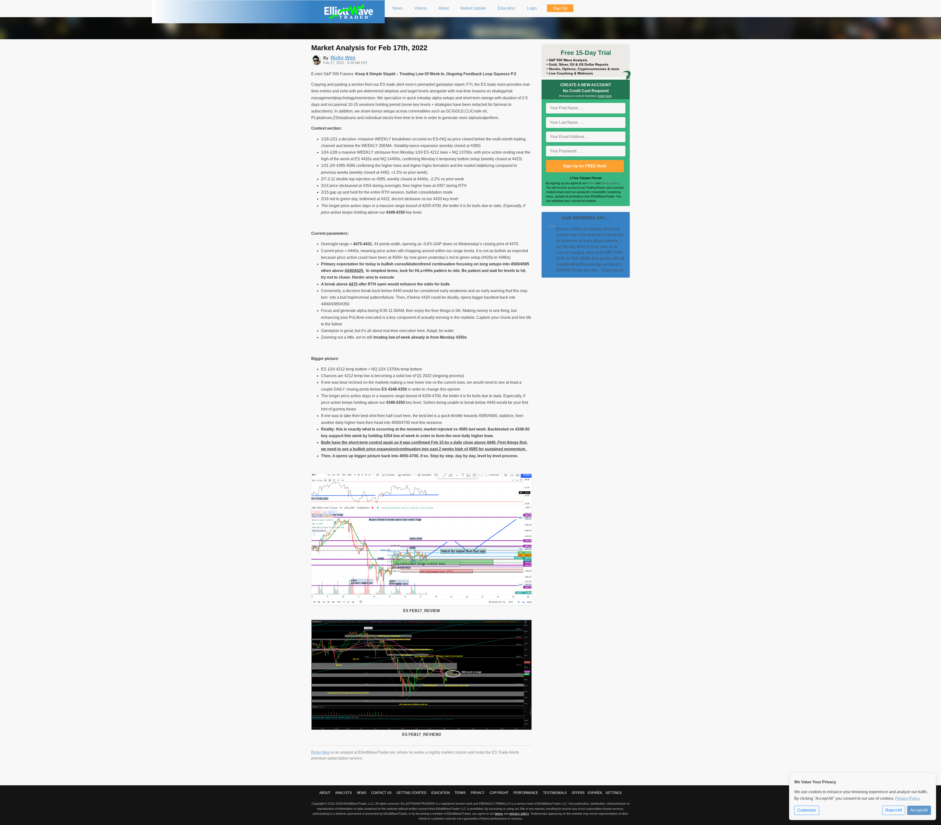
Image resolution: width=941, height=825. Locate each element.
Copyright (499, 793)
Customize (806, 810)
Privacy (478, 793)
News (361, 793)
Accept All (919, 810)
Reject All (893, 810)
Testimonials (555, 793)
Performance (525, 793)
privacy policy (610, 183)
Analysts (343, 793)
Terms (460, 793)
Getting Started (411, 793)
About (324, 793)
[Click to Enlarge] (421, 605)
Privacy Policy (907, 798)
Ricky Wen (320, 752)
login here (605, 96)
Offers (578, 793)
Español (595, 793)
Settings (614, 793)
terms (591, 183)
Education (440, 793)
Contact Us (381, 793)
